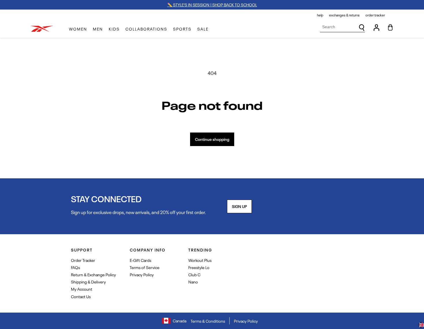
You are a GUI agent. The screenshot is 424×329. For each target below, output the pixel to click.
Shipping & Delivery (88, 281)
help (320, 15)
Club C (194, 274)
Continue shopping (212, 139)
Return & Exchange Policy (93, 274)
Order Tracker (83, 260)
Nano (193, 281)
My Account (81, 289)
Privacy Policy (142, 274)
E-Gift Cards (140, 260)
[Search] (362, 27)
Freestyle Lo (198, 267)
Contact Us (81, 296)
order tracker (375, 15)
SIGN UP (239, 206)
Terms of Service (145, 267)
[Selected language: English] (421, 325)
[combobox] (342, 27)
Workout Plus (199, 260)
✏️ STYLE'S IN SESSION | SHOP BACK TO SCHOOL (212, 4)
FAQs (75, 267)
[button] (78, 29)
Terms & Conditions (208, 321)
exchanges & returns (344, 15)
